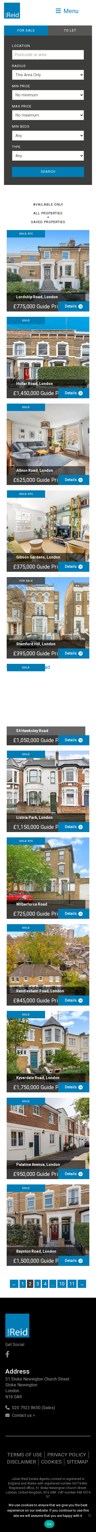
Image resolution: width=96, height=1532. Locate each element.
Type (16, 147)
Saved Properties (48, 222)
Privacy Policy (66, 1455)
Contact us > (23, 1415)
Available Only (48, 204)
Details (71, 306)
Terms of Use (24, 1455)
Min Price (21, 86)
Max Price (21, 106)
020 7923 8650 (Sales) (33, 1407)
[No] (89, 1515)
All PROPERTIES (48, 213)
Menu (70, 10)
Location (21, 46)
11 (72, 1284)
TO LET (70, 30)
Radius (19, 66)
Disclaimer (21, 1462)
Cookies (51, 1462)
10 (62, 1284)
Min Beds (21, 126)
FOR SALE (26, 30)
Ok (49, 1524)
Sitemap (77, 1462)
